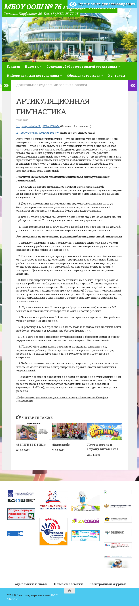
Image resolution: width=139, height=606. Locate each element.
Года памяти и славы (30, 584)
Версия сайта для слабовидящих (106, 4)
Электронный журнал (107, 584)
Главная (13, 66)
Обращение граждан (83, 75)
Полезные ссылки (68, 584)
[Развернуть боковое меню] (6, 85)
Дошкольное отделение (37, 85)
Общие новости (73, 85)
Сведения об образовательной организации (82, 66)
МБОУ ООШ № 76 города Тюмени (60, 6)
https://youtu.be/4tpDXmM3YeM (38, 126)
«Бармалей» (61, 444)
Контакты (116, 75)
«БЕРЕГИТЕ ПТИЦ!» (31, 444)
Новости (32, 66)
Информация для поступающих (33, 75)
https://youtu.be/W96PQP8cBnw (37, 132)
